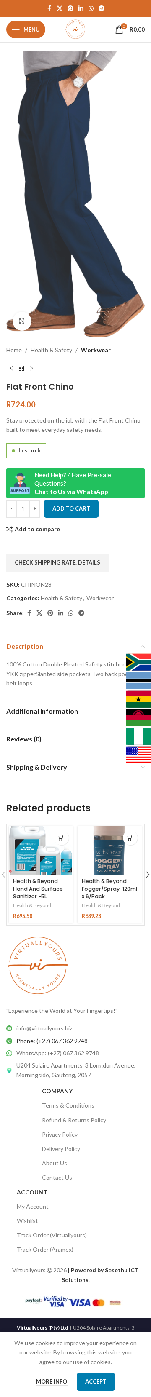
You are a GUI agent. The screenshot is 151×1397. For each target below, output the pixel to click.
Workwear (96, 349)
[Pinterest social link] (70, 8)
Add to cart (71, 508)
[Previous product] (11, 368)
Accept (96, 1381)
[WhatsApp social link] (91, 8)
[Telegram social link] (101, 8)
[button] (61, 837)
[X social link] (59, 8)
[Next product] (31, 368)
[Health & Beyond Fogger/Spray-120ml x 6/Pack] (110, 850)
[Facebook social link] (49, 8)
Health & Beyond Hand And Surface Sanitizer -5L (38, 888)
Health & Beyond (32, 905)
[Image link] (37, 965)
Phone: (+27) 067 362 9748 (52, 1040)
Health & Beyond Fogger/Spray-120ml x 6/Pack (109, 888)
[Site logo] (75, 28)
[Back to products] (21, 368)
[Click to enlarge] (22, 321)
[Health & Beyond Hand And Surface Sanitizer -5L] (41, 850)
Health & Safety (51, 349)
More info (52, 1381)
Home (14, 349)
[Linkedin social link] (81, 8)
